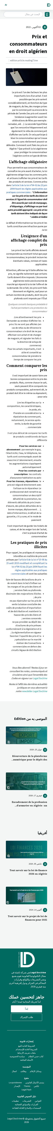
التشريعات (26, 1101)
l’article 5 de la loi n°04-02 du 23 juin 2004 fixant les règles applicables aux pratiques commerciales (26, 189)
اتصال (14, 1071)
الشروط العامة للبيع (26, 1046)
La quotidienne (15, 1082)
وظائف (23, 1071)
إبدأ (26, 1008)
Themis (27, 1086)
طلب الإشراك (26, 1017)
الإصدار (17, 1086)
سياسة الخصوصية (17, 1056)
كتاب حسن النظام (35, 1056)
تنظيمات (15, 1101)
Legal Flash (26, 1089)
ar (6, 4)
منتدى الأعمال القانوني (34, 1082)
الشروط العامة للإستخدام (26, 1049)
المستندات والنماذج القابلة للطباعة (26, 1108)
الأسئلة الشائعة (26, 1060)
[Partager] (46, 60)
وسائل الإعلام (35, 1071)
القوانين (38, 1101)
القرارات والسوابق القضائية (26, 1104)
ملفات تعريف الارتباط (26, 1053)
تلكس (36, 1086)
